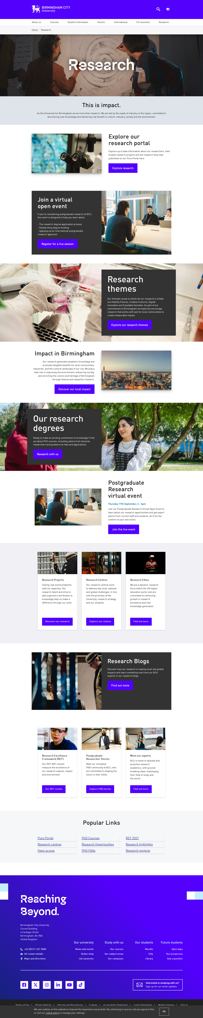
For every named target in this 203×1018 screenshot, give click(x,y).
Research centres (49, 844)
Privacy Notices (43, 1005)
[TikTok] (81, 985)
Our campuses (115, 959)
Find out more (140, 621)
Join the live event (123, 529)
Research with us (47, 454)
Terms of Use (22, 1005)
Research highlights (139, 844)
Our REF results (53, 789)
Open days (177, 949)
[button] (36, 22)
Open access (46, 850)
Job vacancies (86, 959)
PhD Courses (91, 838)
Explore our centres (100, 621)
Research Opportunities (98, 844)
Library (149, 959)
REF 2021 (132, 838)
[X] (35, 985)
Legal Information (143, 1005)
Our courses (116, 949)
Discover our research (57, 621)
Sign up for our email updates (162, 985)
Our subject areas (114, 954)
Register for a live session (57, 244)
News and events (84, 949)
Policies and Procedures (70, 1005)
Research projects (138, 850)
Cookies (93, 1005)
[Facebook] (24, 985)
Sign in (184, 1005)
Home (35, 30)
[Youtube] (69, 985)
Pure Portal (45, 838)
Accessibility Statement (115, 1005)
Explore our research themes (129, 325)
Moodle (149, 949)
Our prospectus (174, 954)
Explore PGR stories (100, 789)
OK (164, 1011)
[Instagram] (47, 985)
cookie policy (52, 1013)
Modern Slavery (166, 1005)
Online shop (87, 954)
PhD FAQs (88, 850)
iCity (150, 954)
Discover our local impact (74, 389)
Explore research (123, 168)
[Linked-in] (58, 985)
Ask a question (175, 959)
